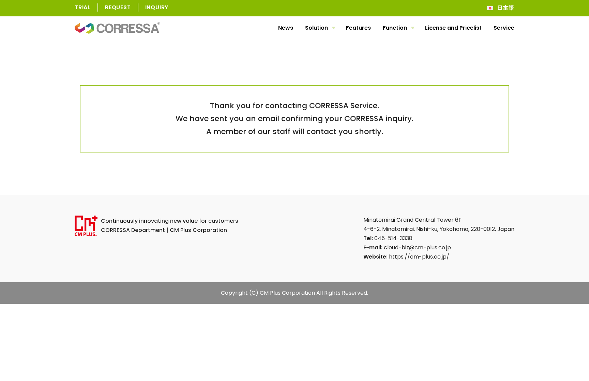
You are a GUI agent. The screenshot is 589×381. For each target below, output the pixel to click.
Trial (83, 7)
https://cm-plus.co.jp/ (419, 257)
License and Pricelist (453, 28)
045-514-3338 (393, 238)
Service (504, 28)
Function (395, 28)
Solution (316, 28)
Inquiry (157, 7)
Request (118, 7)
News (285, 28)
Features (358, 28)
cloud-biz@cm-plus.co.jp (417, 247)
